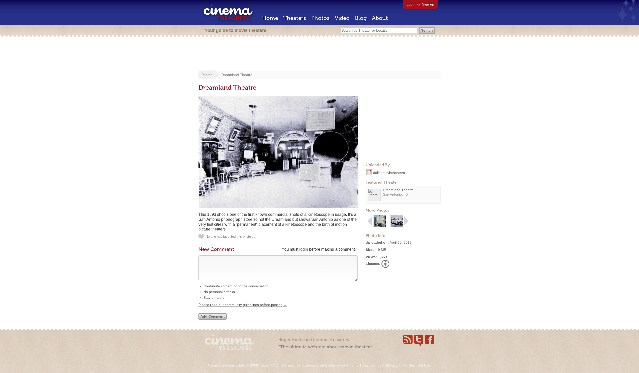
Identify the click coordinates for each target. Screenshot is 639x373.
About (380, 18)
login (303, 249)
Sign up (428, 4)
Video (342, 18)
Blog (361, 18)
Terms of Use (419, 365)
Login (411, 4)
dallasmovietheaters (389, 172)
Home (270, 18)
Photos (320, 18)
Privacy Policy (396, 365)
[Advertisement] (319, 54)
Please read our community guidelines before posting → (242, 305)
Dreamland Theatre (236, 75)
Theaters (294, 18)
